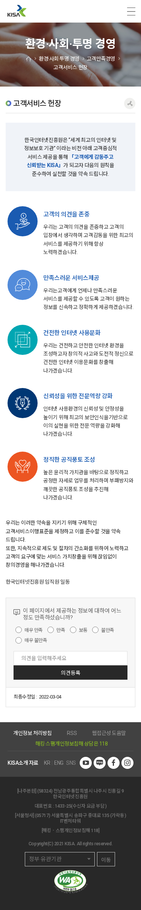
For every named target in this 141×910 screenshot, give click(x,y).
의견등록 (70, 673)
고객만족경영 (101, 59)
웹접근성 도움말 (109, 733)
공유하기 (129, 103)
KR (47, 762)
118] (95, 830)
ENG (59, 762)
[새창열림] (86, 763)
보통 (83, 630)
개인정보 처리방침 (32, 733)
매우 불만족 (35, 640)
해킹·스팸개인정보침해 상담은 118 (71, 743)
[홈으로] (28, 59)
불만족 (107, 630)
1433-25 (63, 806)
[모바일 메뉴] (131, 11)
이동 (106, 860)
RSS (72, 733)
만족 (60, 630)
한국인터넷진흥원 (17, 11)
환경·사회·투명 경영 (59, 59)
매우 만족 (33, 630)
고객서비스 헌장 (70, 67)
